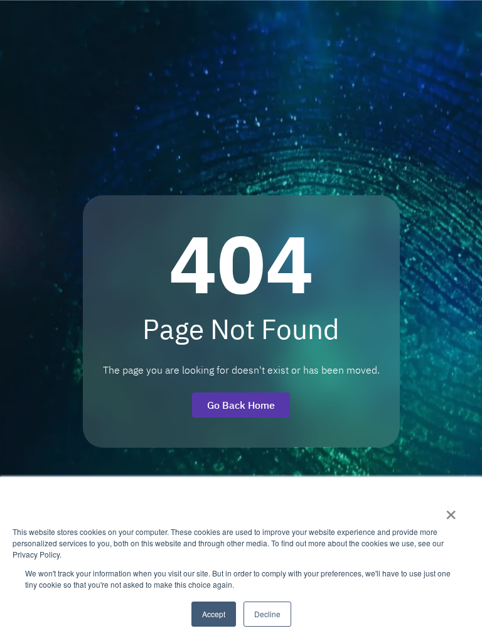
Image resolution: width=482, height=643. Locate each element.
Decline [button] (267, 613)
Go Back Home (241, 405)
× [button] (451, 510)
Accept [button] (213, 613)
